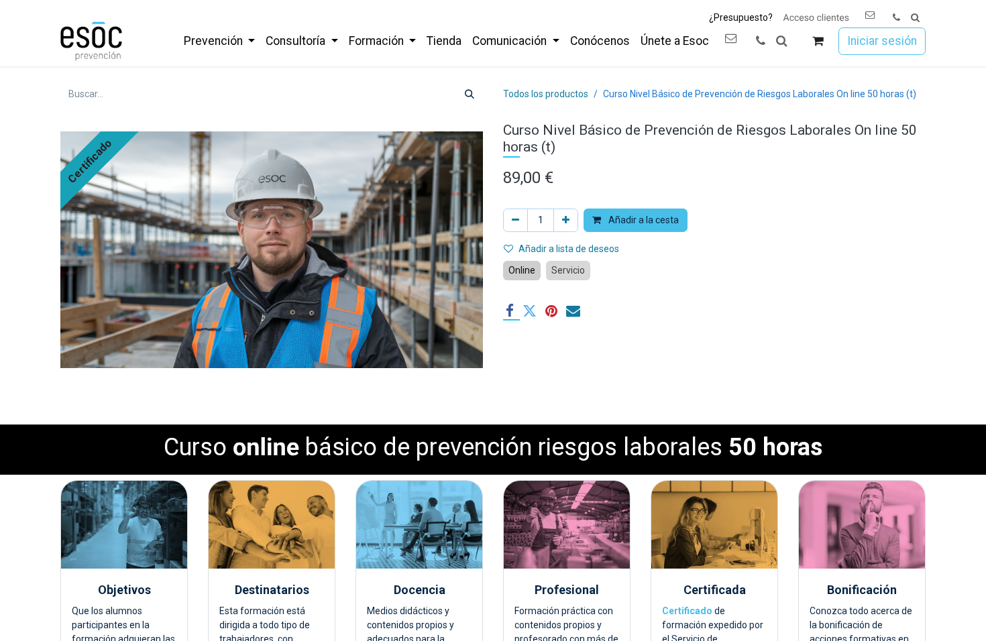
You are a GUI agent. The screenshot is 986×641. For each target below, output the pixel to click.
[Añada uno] (565, 220)
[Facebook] (510, 311)
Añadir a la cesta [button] (642, 220)
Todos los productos (545, 94)
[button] (915, 17)
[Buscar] (469, 94)
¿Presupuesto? (741, 17)
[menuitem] (219, 41)
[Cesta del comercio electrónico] (818, 41)
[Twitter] (530, 311)
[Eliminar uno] (515, 220)
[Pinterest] (551, 311)
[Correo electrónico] (573, 311)
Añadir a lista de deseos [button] (568, 248)
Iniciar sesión (882, 41)
